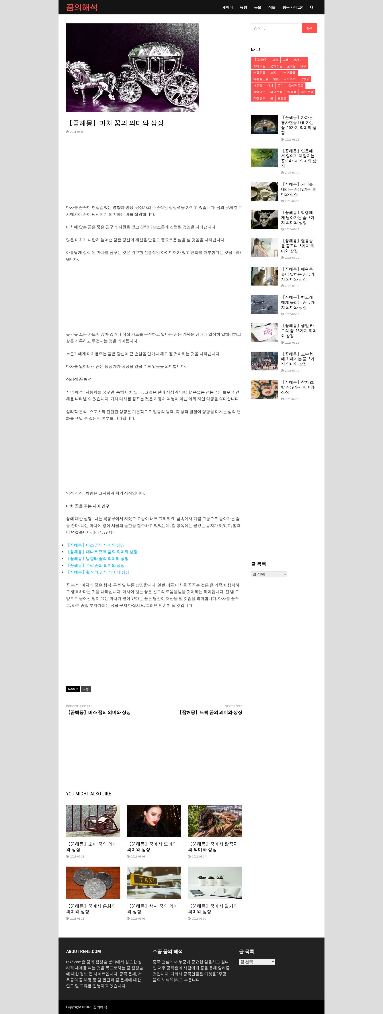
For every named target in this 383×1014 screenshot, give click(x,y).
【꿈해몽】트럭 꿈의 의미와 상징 (95, 565)
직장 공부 (259, 98)
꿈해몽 (291, 66)
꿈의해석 (82, 7)
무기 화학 (289, 79)
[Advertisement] (154, 173)
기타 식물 (259, 66)
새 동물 (258, 85)
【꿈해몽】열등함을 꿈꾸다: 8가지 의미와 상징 (298, 245)
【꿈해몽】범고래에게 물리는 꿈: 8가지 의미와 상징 (298, 302)
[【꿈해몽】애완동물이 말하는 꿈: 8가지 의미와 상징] (264, 269)
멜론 (276, 79)
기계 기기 (299, 60)
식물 (272, 7)
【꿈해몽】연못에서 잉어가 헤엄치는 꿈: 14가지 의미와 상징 (299, 158)
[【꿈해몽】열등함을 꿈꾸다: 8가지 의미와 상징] (264, 241)
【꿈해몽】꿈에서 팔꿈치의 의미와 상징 (213, 846)
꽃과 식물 (276, 66)
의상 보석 (276, 92)
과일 (275, 60)
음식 (280, 85)
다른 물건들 (260, 79)
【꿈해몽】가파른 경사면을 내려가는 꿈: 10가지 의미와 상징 (299, 125)
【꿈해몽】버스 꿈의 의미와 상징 (95, 545)
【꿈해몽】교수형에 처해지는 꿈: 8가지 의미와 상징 (298, 359)
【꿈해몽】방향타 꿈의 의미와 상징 (97, 558)
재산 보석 (307, 92)
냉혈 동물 (259, 72)
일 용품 (291, 92)
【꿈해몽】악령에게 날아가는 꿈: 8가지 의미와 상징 (298, 217)
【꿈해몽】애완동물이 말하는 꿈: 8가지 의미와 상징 (298, 274)
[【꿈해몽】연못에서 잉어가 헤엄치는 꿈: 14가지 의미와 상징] (264, 151)
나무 (303, 66)
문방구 (304, 79)
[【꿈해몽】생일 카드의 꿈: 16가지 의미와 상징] (264, 326)
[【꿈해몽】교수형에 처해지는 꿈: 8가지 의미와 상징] (264, 354)
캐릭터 (227, 7)
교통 (86, 689)
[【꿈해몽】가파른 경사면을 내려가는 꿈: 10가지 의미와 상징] (264, 118)
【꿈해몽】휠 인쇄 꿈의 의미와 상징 (97, 572)
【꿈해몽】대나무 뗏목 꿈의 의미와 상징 (101, 551)
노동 (273, 72)
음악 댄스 (259, 92)
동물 (257, 7)
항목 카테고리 (294, 7)
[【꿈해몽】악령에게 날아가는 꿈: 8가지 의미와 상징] (264, 213)
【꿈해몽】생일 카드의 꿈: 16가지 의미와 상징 (299, 330)
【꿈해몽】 (260, 60)
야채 (270, 85)
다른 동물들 (288, 72)
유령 (243, 7)
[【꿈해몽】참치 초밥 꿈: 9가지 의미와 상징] (264, 382)
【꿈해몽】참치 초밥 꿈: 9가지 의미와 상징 (298, 387)
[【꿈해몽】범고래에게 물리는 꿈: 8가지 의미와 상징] (264, 297)
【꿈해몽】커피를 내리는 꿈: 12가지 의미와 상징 (299, 189)
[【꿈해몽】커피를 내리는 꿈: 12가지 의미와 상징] (264, 184)
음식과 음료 (295, 85)
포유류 (282, 98)
